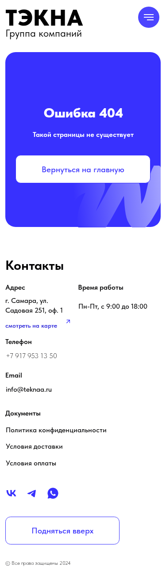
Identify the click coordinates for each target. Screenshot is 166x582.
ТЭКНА (44, 17)
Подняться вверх (62, 530)
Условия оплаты (31, 462)
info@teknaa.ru (29, 389)
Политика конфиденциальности (56, 429)
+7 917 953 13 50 (31, 355)
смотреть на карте (31, 325)
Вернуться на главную (83, 169)
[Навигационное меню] (149, 17)
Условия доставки (34, 446)
